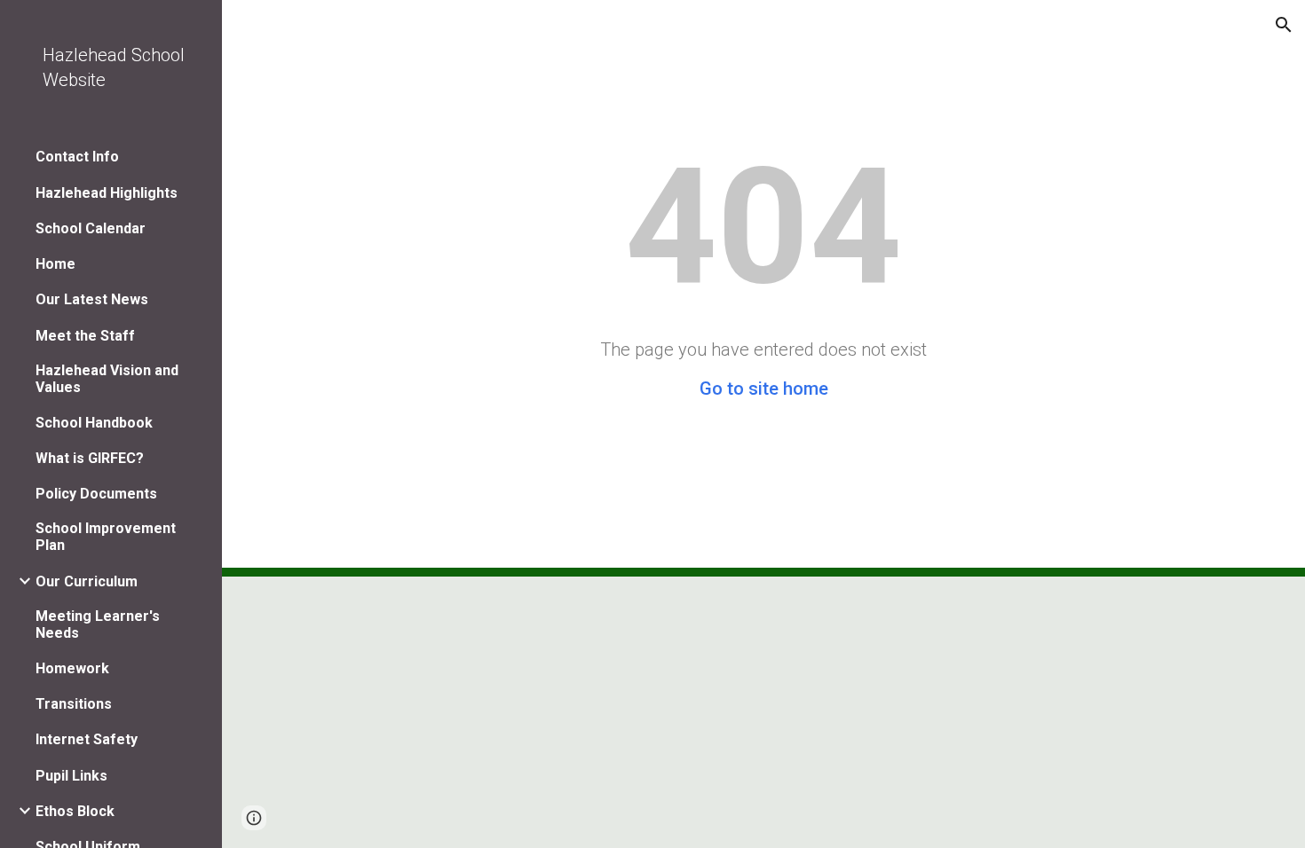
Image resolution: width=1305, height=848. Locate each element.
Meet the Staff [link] (85, 335)
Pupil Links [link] (71, 775)
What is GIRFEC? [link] (90, 458)
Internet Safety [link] (87, 739)
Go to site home (764, 388)
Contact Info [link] (77, 156)
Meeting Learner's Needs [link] (98, 624)
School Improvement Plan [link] (106, 537)
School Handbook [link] (94, 422)
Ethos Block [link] (75, 811)
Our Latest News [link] (92, 299)
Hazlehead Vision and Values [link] (107, 379)
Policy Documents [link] (96, 493)
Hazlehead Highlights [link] (107, 193)
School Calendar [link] (91, 228)
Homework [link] (72, 668)
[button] (1283, 25)
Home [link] (55, 263)
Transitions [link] (74, 703)
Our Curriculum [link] (87, 581)
